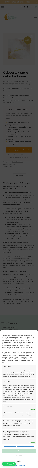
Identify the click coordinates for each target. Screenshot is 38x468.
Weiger (19, 456)
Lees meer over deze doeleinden (25, 446)
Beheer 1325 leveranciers (10, 446)
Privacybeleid (22, 465)
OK (19, 451)
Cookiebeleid (14, 465)
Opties (19, 461)
